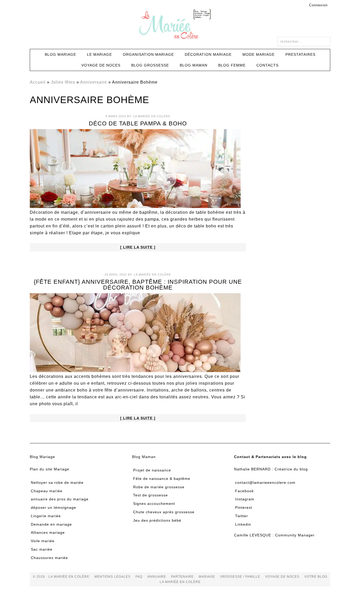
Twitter (241, 516)
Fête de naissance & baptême (161, 478)
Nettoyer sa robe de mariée (57, 482)
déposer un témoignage (53, 507)
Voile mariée (43, 541)
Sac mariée (41, 549)
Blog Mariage (42, 457)
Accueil (38, 82)
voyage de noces (282, 576)
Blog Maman (144, 457)
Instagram (244, 499)
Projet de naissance (152, 470)
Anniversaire (93, 82)
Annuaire (156, 576)
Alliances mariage (48, 532)
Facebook (244, 491)
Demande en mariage (51, 524)
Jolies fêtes (63, 82)
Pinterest (243, 507)
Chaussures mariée (49, 558)
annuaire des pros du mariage (60, 499)
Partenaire (182, 576)
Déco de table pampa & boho (138, 123)
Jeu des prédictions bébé (157, 520)
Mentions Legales (112, 576)
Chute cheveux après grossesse (163, 512)
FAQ (138, 576)
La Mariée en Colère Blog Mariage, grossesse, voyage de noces (180, 25)
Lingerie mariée (46, 516)
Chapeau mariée (46, 491)
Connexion (318, 5)
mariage (207, 576)
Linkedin (243, 524)
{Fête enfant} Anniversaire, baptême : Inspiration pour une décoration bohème (138, 284)
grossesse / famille (240, 576)
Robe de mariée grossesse (158, 487)
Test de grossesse (150, 495)
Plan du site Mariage (49, 469)
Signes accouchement (154, 503)
